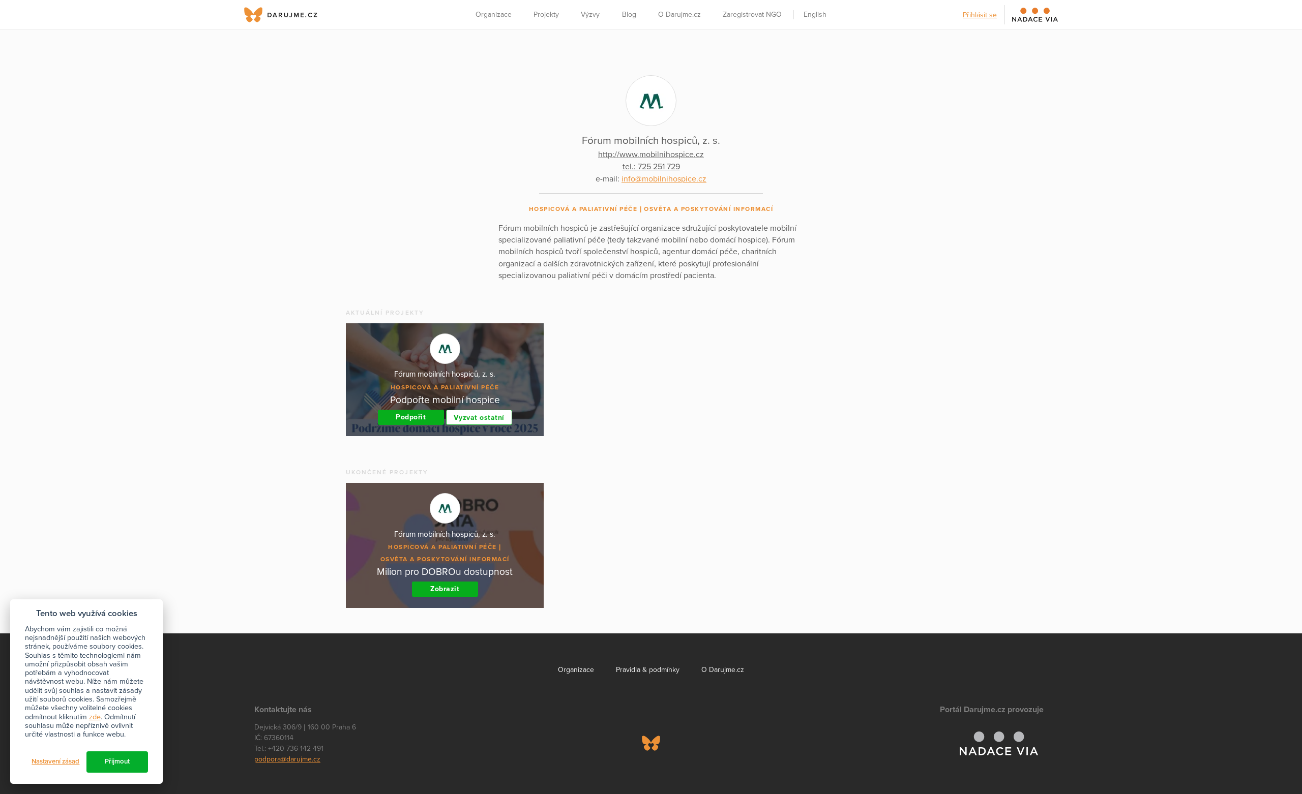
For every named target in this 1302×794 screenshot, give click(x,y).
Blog (629, 14)
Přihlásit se (980, 15)
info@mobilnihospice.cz (664, 179)
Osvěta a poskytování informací (708, 208)
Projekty (546, 14)
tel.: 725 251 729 (651, 167)
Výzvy (590, 14)
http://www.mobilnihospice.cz (651, 154)
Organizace (494, 14)
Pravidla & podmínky (647, 669)
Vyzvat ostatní (479, 417)
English (815, 14)
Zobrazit (444, 589)
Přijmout (117, 761)
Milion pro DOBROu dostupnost (445, 571)
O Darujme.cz (679, 14)
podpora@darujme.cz (287, 759)
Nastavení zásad (55, 761)
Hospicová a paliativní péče (583, 208)
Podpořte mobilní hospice (445, 400)
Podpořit (411, 417)
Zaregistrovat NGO (752, 14)
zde (95, 717)
